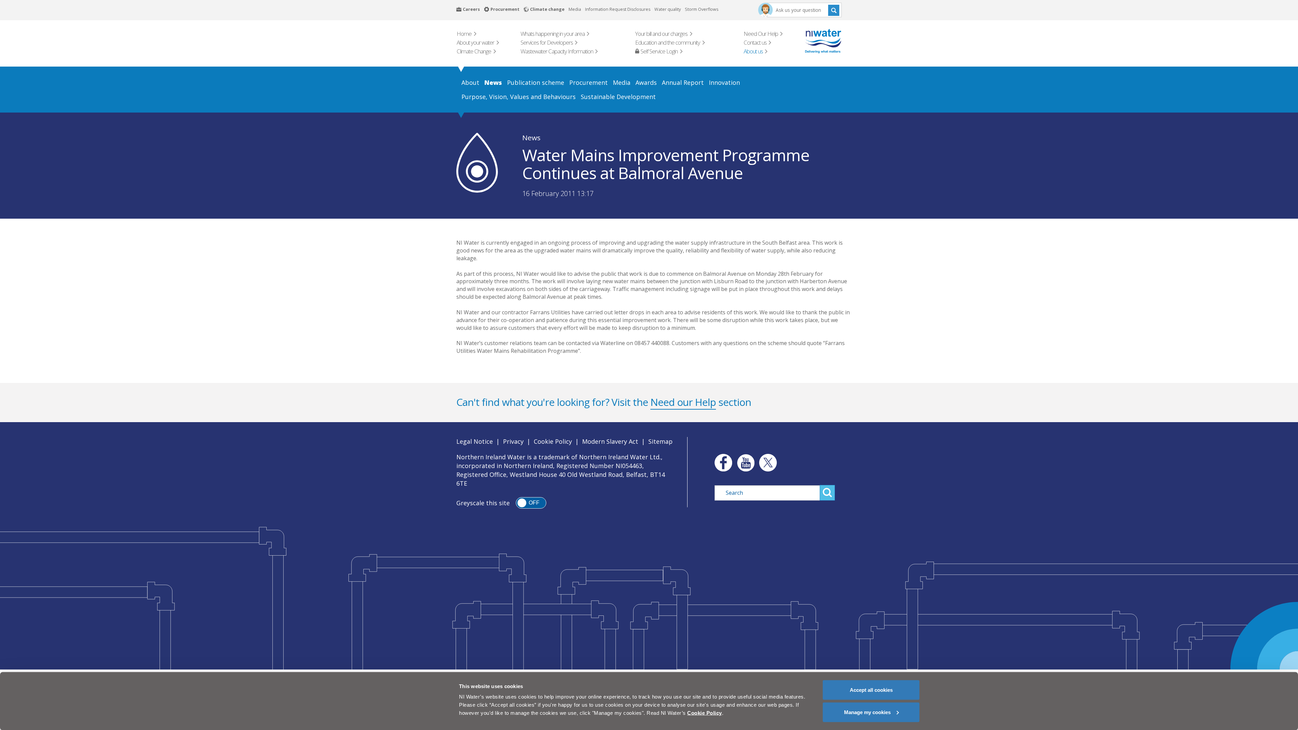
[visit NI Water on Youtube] (745, 462)
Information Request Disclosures (617, 9)
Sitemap (660, 441)
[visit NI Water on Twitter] (768, 462)
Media (575, 9)
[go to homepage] (813, 41)
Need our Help (683, 402)
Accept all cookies (871, 690)
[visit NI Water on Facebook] (722, 462)
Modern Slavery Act (610, 441)
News (531, 137)
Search (833, 10)
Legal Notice (474, 441)
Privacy (513, 441)
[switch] (531, 503)
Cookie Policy (553, 441)
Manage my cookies (867, 712)
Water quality (667, 9)
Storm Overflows (701, 9)
